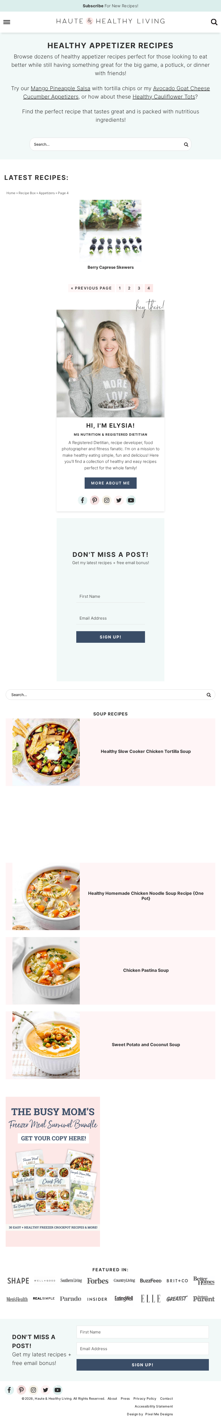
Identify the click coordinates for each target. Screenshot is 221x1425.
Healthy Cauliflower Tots (164, 96)
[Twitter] (119, 500)
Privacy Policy (145, 1398)
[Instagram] (107, 500)
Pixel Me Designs (159, 1414)
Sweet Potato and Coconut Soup (146, 1044)
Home (10, 193)
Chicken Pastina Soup (146, 970)
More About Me (110, 483)
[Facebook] (82, 500)
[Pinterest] (94, 500)
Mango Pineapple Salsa (60, 88)
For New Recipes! (111, 5)
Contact (166, 1398)
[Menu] (7, 22)
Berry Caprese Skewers (111, 267)
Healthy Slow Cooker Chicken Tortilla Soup (146, 751)
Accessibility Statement (154, 1406)
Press (125, 1398)
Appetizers (47, 193)
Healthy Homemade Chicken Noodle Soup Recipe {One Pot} (146, 895)
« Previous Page (91, 288)
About (112, 1398)
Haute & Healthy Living (110, 21)
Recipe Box (27, 193)
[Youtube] (131, 500)
